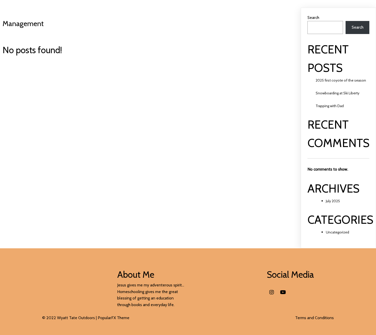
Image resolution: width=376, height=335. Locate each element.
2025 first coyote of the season (341, 80)
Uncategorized (337, 232)
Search (313, 17)
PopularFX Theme (113, 317)
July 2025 (333, 201)
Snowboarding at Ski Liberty (337, 93)
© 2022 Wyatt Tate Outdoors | (70, 317)
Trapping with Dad (330, 106)
